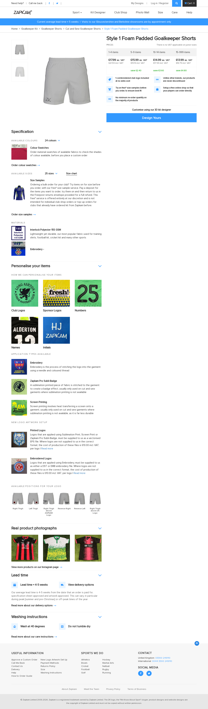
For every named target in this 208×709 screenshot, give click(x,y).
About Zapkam (69, 689)
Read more (47, 448)
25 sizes (49, 173)
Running (106, 672)
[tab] (56, 132)
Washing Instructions (51, 672)
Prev (34, 80)
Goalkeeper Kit (30, 28)
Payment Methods (50, 663)
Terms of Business (136, 689)
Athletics (85, 659)
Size (160, 12)
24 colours (50, 140)
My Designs (137, 3)
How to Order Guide (21, 676)
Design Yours (151, 117)
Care (175, 12)
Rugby (105, 669)
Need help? (18, 3)
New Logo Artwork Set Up (54, 659)
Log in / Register (160, 3)
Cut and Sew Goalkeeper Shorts (84, 28)
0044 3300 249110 (162, 661)
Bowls (84, 663)
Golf (83, 672)
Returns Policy (48, 666)
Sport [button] (76, 12)
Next (97, 80)
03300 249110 (162, 658)
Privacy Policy (113, 689)
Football (85, 669)
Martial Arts (108, 663)
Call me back (35, 3)
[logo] (22, 12)
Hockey (106, 659)
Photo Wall (142, 12)
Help (189, 12)
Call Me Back (18, 663)
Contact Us (17, 666)
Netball (106, 666)
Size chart (71, 173)
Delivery (15, 669)
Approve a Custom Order (24, 659)
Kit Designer (98, 12)
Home (15, 28)
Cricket (84, 666)
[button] (56, 132)
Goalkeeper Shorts (52, 28)
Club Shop (120, 12)
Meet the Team (91, 689)
